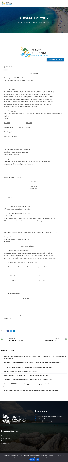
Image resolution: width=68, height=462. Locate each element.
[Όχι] (66, 457)
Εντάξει (32, 459)
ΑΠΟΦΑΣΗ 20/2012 (16, 340)
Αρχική (20, 22)
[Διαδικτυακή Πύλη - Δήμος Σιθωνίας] (6, 3)
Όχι (38, 459)
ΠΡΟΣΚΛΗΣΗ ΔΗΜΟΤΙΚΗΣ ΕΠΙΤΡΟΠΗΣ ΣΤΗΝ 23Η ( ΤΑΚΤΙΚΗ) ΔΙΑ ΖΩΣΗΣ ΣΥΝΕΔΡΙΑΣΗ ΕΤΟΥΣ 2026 (32, 363)
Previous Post (12, 338)
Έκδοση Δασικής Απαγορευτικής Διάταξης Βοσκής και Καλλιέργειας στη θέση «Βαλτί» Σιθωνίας (31, 390)
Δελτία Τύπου (6, 438)
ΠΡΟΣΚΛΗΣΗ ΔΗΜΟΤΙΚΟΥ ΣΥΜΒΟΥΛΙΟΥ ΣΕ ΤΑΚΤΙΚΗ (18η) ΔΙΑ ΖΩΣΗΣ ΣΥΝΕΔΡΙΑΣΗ (28, 380)
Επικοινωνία (6, 443)
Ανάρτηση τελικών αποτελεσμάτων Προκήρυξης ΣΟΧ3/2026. (21, 371)
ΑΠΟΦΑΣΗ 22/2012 (52, 340)
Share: (3, 331)
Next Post (57, 338)
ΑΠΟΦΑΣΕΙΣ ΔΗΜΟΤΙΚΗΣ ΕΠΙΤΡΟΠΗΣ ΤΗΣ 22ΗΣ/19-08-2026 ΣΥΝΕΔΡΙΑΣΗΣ (26, 375)
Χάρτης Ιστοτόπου (7, 441)
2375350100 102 (41, 418)
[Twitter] (11, 331)
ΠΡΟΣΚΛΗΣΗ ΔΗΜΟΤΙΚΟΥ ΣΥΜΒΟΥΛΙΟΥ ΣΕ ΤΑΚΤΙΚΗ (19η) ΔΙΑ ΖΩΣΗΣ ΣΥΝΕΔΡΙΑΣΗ (28, 367)
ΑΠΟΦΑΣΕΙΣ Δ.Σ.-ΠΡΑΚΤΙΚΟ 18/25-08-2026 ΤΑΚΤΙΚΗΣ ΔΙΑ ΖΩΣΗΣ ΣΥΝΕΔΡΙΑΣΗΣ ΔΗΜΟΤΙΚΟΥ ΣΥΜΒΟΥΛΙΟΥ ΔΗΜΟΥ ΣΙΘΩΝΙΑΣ (34, 357)
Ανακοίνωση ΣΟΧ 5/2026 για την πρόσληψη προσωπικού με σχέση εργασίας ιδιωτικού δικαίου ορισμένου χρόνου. (33, 385)
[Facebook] (7, 331)
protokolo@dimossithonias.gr (44, 421)
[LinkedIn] (14, 331)
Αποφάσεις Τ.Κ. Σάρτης (30, 22)
